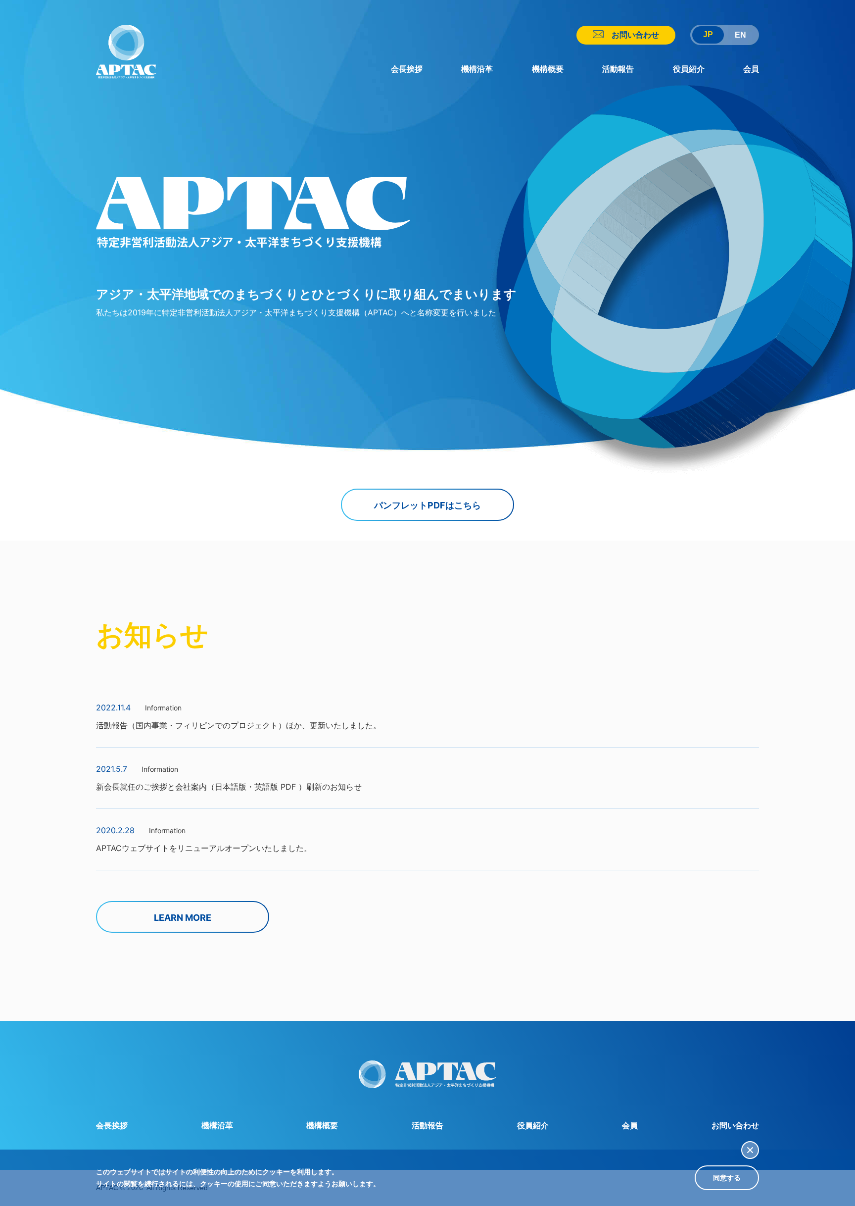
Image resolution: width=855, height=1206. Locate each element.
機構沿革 (477, 69)
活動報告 (618, 69)
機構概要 (548, 69)
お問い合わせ (635, 35)
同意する (727, 1177)
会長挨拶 (407, 69)
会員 (751, 69)
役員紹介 (689, 69)
